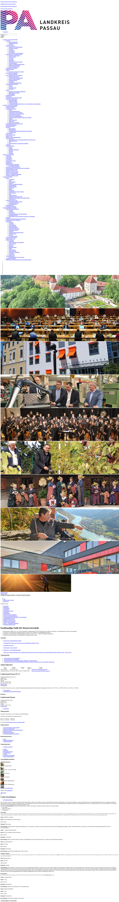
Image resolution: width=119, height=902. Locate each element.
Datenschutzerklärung (8, 751)
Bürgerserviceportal (7, 731)
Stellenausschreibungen (8, 740)
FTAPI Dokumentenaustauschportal (11, 733)
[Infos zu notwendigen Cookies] (7, 807)
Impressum (5, 750)
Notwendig (4, 807)
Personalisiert (5, 810)
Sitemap (5, 749)
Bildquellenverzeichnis (5, 762)
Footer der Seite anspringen (6, 8)
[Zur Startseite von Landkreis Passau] (35, 29)
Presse (4, 739)
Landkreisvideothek (7, 741)
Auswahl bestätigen (5, 900)
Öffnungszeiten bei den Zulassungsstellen (16, 722)
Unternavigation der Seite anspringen (9, 6)
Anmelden (5, 31)
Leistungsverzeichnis (7, 746)
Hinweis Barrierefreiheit (8, 756)
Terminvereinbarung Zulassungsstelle (11, 727)
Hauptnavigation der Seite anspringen (9, 1)
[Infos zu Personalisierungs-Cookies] (8, 810)
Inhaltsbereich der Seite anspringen (8, 4)
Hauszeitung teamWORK (9, 755)
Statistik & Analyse (6, 808)
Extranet (5, 754)
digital (9, 790)
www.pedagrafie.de (8, 788)
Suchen (2, 34)
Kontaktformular (7, 752)
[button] (10, 39)
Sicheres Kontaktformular (8, 728)
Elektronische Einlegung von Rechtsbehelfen (13, 730)
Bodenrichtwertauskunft (8, 732)
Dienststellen (6, 708)
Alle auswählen (13, 900)
